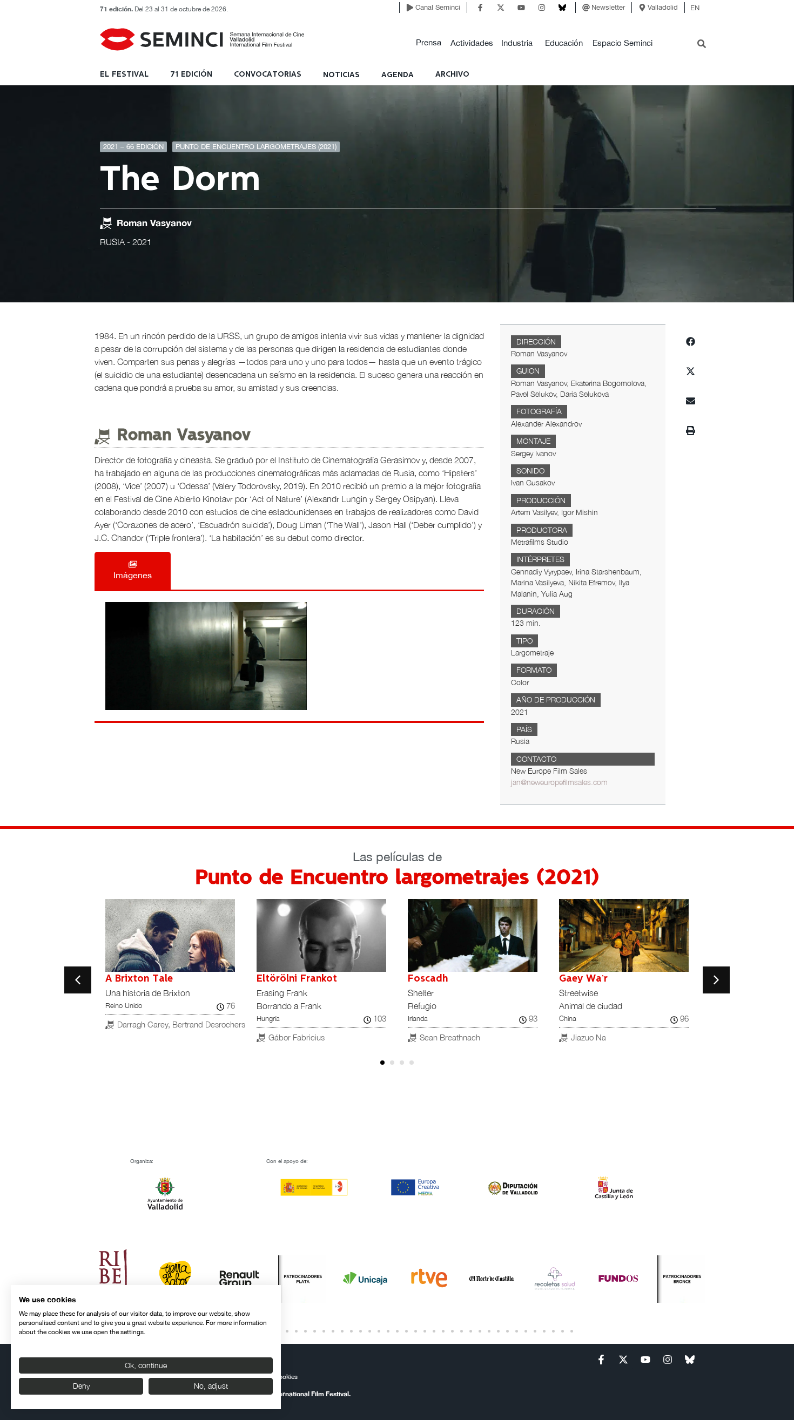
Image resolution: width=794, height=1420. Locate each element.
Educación (564, 43)
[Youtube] (521, 7)
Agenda (397, 75)
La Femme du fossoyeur (615, 979)
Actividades (471, 43)
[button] (428, 42)
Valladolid (663, 7)
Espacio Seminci (622, 43)
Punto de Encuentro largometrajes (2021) (256, 147)
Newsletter (608, 7)
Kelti (418, 979)
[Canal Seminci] (410, 7)
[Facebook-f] (480, 7)
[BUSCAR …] (702, 45)
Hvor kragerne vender (307, 979)
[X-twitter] (500, 7)
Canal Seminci (437, 7)
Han (114, 979)
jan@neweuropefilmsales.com (559, 782)
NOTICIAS (341, 75)
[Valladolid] (642, 7)
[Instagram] (541, 7)
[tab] (133, 571)
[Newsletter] (586, 7)
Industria (517, 43)
